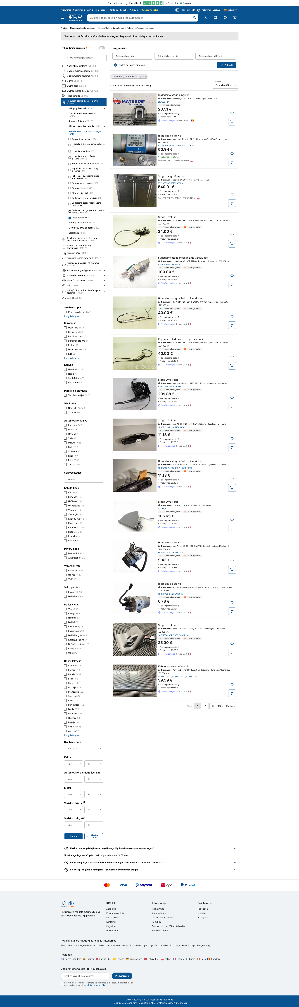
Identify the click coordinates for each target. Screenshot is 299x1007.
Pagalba (124, 10)
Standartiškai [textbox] (224, 85)
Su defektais (76, 378)
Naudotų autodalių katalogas (82, 28)
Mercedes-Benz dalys (117, 945)
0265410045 (177, 594)
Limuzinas (74, 536)
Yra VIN (75, 412)
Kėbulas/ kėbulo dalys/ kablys (111, 28)
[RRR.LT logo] (76, 18)
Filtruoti (229, 65)
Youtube (202, 913)
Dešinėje (75, 596)
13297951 (162, 508)
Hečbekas (75, 501)
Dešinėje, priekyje (78, 644)
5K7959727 (163, 102)
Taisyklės (156, 921)
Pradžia (64, 28)
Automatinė (76, 557)
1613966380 (164, 183)
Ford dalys (175, 945)
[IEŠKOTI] (194, 18)
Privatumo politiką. (97, 985)
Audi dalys (99, 945)
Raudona (75, 425)
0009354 (177, 386)
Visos (73, 609)
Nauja (72, 373)
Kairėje (75, 592)
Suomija (73, 683)
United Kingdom (73, 959)
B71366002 (189, 145)
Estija (73, 678)
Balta (73, 447)
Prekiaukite (134, 10)
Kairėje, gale (76, 631)
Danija (73, 709)
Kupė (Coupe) (77, 518)
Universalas (76, 505)
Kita (71, 353)
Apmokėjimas (101, 10)
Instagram (203, 917)
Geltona (73, 434)
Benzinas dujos (77, 336)
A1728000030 (164, 145)
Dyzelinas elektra (78, 349)
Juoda (74, 464)
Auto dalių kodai (160, 930)
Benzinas (75, 332)
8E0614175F (164, 552)
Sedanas (75, 497)
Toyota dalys (162, 945)
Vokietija (74, 726)
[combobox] (132, 56)
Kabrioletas (77, 527)
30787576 (163, 635)
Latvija (74, 670)
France (180, 959)
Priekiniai (75, 570)
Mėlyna (74, 442)
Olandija (74, 718)
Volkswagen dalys (83, 945)
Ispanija (74, 687)
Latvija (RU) (105, 959)
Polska (168, 959)
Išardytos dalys (79, 312)
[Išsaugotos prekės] (225, 18)
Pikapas (73, 540)
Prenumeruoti (122, 976)
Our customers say (117, 3)
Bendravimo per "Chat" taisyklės (168, 926)
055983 (174, 468)
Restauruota (75, 382)
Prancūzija (75, 691)
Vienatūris (74, 510)
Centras (74, 618)
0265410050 (177, 552)
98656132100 (164, 676)
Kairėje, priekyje (78, 639)
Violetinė (74, 451)
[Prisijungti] (205, 18)
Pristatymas (66, 10)
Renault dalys (189, 945)
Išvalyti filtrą (95, 836)
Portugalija (76, 704)
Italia (203, 959)
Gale (72, 652)
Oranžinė (74, 429)
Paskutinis (231, 706)
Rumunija (75, 713)
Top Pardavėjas (79, 395)
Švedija (74, 696)
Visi (72, 579)
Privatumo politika (115, 913)
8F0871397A (164, 468)
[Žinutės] (215, 18)
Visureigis (75, 514)
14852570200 (185, 468)
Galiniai (74, 574)
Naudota (76, 369)
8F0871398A (164, 427)
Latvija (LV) (153, 959)
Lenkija (74, 674)
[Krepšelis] (235, 18)
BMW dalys (67, 945)
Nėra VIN (76, 408)
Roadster (75, 531)
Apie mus (111, 908)
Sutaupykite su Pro (149, 10)
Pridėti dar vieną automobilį (132, 65)
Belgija (73, 722)
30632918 (184, 635)
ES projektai (112, 917)
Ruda (73, 455)
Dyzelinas (76, 327)
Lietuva (75, 665)
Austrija (73, 731)
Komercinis (75, 523)
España (120, 959)
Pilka (73, 460)
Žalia (72, 438)
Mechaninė (76, 553)
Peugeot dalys (204, 945)
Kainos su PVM (188, 10)
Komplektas (76, 626)
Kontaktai (114, 10)
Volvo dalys (135, 945)
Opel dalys (148, 945)
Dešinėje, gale (77, 635)
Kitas (220, 706)
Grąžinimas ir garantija (83, 10)
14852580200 (178, 427)
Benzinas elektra (78, 340)
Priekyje (74, 648)
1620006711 (177, 264)
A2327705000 (165, 386)
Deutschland (136, 959)
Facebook (203, 908)
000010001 (177, 145)
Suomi (192, 959)
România (215, 959)
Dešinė (74, 622)
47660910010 (164, 264)
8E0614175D (164, 594)
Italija (73, 700)
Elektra (73, 345)
